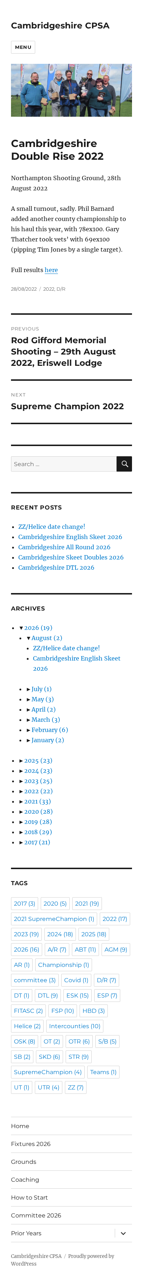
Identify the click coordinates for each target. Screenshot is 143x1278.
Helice (27, 1026)
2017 (37, 842)
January (48, 740)
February (50, 729)
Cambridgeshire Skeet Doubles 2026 (71, 557)
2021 (37, 801)
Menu (23, 47)
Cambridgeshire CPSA (60, 25)
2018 (38, 832)
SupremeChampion (48, 1072)
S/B (107, 1041)
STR (79, 1056)
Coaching (25, 1179)
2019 (38, 821)
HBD (93, 1010)
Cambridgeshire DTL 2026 (56, 567)
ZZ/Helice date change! (51, 526)
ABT (85, 949)
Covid (76, 980)
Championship (63, 964)
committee (35, 980)
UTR (48, 1087)
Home (20, 1126)
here (51, 270)
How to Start (29, 1197)
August (47, 638)
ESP (107, 995)
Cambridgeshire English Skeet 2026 (70, 537)
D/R (60, 289)
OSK (24, 1041)
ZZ (76, 1087)
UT (21, 1087)
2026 (38, 627)
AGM (115, 949)
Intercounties (74, 1026)
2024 (38, 770)
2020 (38, 811)
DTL (48, 995)
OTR (79, 1041)
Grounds (23, 1161)
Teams (103, 1072)
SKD (49, 1056)
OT (52, 1041)
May (43, 699)
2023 (38, 781)
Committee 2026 (36, 1215)
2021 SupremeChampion (54, 918)
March (46, 719)
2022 (48, 289)
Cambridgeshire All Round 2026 (64, 547)
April (44, 709)
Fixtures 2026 (31, 1143)
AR (22, 964)
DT (21, 995)
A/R (57, 949)
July (42, 689)
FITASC (28, 1010)
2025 (38, 760)
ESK (77, 995)
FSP (62, 1010)
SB (22, 1056)
